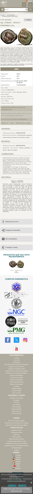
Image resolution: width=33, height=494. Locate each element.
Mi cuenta (16, 400)
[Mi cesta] (24, 6)
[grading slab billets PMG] (16, 330)
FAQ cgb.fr (16, 434)
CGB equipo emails (16, 432)
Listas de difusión (16, 409)
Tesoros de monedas (16, 377)
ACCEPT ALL (12, 485)
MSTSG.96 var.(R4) (23, 123)
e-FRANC (16, 386)
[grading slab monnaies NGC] (16, 312)
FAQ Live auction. (15, 62)
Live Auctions (16, 362)
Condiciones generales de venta (16, 441)
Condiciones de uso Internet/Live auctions (16, 445)
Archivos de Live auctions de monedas (16, 371)
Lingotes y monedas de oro (16, 366)
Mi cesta (16, 402)
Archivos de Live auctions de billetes (16, 373)
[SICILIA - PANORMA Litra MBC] (16, 45)
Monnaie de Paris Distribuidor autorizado (16, 364)
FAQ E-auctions (16, 437)
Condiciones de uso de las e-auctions (16, 443)
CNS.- (12, 123)
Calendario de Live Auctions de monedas (16, 423)
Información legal (17, 447)
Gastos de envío (16, 411)
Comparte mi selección (12, 230)
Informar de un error (11, 221)
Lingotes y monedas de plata (16, 369)
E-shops (16, 358)
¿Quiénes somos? (16, 430)
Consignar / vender (11, 247)
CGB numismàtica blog (16, 382)
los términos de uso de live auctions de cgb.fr (16, 55)
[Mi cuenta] (30, 6)
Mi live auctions (16, 407)
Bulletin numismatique (16, 384)
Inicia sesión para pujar (7, 48)
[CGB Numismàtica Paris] (4, 6)
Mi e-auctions (16, 404)
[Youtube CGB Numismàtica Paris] (16, 348)
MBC (16, 69)
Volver (28, 20)
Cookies (16, 450)
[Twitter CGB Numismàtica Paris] (16, 340)
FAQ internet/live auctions (16, 439)
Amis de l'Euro (16, 393)
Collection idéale (16, 388)
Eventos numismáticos (16, 375)
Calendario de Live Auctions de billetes (16, 425)
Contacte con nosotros (16, 398)
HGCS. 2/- (5, 123)
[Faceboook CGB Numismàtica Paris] (7, 340)
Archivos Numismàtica (16, 379)
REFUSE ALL (22, 485)
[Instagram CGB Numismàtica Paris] (25, 340)
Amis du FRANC (16, 390)
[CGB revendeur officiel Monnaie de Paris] (16, 321)
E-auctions (16, 360)
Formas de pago (16, 413)
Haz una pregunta (11, 239)
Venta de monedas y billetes (16, 420)
